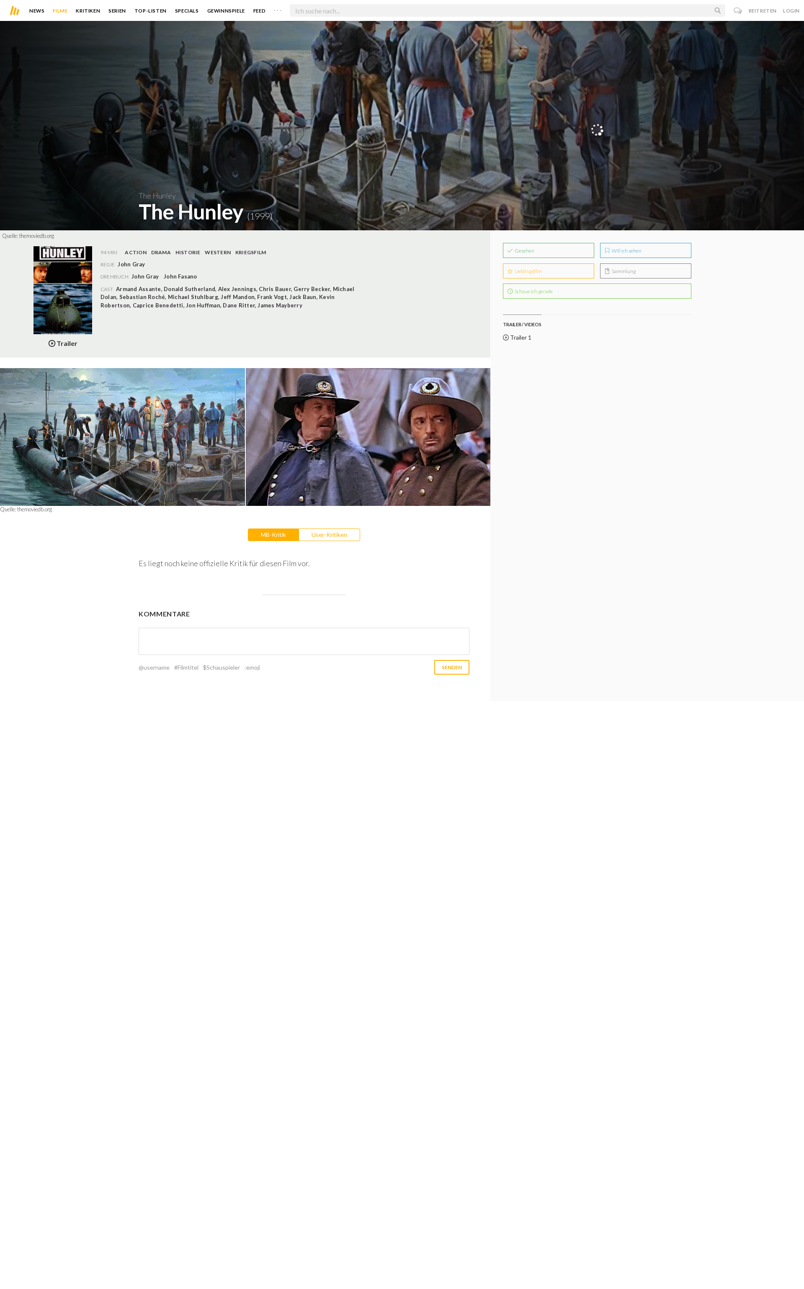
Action (135, 252)
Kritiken (88, 10)
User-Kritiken (329, 534)
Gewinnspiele (226, 10)
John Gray (145, 276)
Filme (60, 10)
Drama (161, 252)
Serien (117, 10)
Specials (187, 10)
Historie (188, 252)
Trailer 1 (520, 337)
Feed (259, 10)
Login (791, 10)
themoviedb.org (36, 235)
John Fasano (180, 276)
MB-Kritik (273, 534)
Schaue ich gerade (533, 291)
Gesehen (524, 250)
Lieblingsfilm (528, 271)
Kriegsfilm (250, 252)
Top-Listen (150, 10)
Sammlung (623, 271)
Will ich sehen (626, 250)
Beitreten (763, 10)
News (36, 10)
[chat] (738, 10)
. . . (277, 8)
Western (218, 252)
